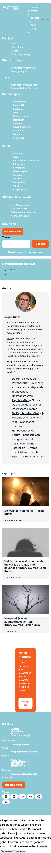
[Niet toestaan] (27, 851)
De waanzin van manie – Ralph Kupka (24, 512)
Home (11, 270)
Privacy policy (19, 851)
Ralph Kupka (12, 317)
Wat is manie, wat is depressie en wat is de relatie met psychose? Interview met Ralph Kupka (25, 566)
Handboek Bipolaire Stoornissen (23, 356)
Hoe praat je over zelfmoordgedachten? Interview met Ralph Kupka (22, 622)
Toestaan (43, 847)
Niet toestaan (6, 851)
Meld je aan (25, 703)
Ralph (10, 339)
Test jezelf (18, 448)
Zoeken (6, 237)
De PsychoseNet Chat (25, 413)
